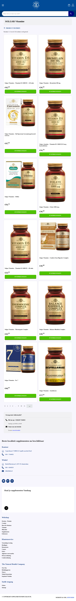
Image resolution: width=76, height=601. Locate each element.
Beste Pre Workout (6, 525)
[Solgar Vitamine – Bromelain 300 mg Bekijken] (55, 58)
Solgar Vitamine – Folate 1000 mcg (49, 207)
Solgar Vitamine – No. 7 (11, 380)
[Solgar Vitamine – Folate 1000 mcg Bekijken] (55, 182)
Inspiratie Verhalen (7, 576)
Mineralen (4, 529)
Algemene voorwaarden (8, 553)
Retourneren (5, 547)
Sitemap (4, 587)
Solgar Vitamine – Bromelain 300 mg (49, 83)
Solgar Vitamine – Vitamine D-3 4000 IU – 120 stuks (19, 83)
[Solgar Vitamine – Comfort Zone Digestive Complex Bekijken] (55, 236)
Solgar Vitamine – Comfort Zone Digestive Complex (54, 258)
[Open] (13, 28)
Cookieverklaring (6, 558)
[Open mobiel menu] (3, 5)
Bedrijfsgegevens (6, 570)
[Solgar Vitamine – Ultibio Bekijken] (20, 175)
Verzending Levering (7, 543)
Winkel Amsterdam (7, 574)
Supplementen (5, 531)
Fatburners (5, 534)
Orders (3, 585)
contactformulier (16, 430)
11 (24, 406)
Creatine (4, 523)
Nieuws (4, 572)
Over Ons (4, 568)
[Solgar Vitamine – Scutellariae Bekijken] (55, 365)
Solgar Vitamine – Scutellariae (48, 390)
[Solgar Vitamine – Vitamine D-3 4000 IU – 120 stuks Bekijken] (20, 58)
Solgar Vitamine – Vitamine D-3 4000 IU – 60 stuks (19, 268)
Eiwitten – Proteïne (6, 521)
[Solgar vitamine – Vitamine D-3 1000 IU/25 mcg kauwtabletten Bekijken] (55, 119)
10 (21, 406)
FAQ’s (3, 551)
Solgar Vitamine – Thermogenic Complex (16, 329)
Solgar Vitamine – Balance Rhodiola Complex (52, 329)
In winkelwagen (20, 91)
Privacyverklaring (6, 555)
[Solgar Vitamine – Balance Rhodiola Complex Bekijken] (55, 304)
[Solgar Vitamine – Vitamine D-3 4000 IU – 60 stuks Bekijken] (20, 243)
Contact (4, 549)
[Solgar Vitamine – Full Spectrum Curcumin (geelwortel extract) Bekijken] (20, 112)
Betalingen (4, 545)
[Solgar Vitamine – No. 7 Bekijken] (20, 359)
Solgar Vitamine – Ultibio (12, 196)
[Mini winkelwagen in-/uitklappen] (69, 5)
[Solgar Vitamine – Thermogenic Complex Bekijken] (20, 304)
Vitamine (4, 527)
